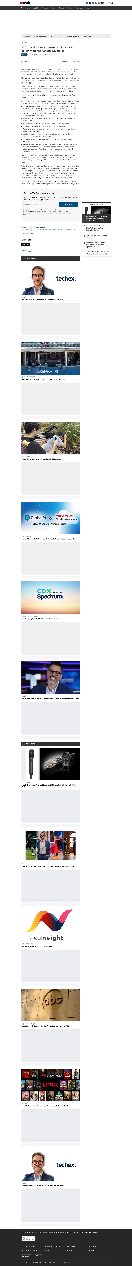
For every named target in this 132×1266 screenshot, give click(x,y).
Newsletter (76, 61)
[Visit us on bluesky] (99, 3)
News (28, 8)
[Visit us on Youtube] (96, 3)
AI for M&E (87, 36)
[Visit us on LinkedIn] (93, 3)
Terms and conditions (29, 1246)
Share (26, 61)
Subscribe (78, 8)
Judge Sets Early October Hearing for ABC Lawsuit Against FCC (95, 245)
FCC (60, 36)
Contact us (69, 1250)
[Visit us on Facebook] (87, 3)
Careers (46, 1250)
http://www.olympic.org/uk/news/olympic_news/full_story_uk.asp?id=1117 (48, 229)
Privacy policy (70, 1246)
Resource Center (65, 8)
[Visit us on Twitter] (90, 3)
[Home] (21, 8)
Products (45, 8)
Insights (36, 8)
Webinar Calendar (73, 36)
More (87, 8)
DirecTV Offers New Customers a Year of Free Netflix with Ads (97, 253)
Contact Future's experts (52, 1246)
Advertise (91, 1250)
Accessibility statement (29, 1250)
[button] (109, 3)
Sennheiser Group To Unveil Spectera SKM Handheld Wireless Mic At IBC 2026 (96, 219)
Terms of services (46, 210)
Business (24, 42)
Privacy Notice (27, 211)
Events (53, 8)
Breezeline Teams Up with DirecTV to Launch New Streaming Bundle (95, 228)
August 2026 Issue (40, 36)
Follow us (65, 61)
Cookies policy (92, 1246)
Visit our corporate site (90, 1232)
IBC (52, 36)
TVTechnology (33, 54)
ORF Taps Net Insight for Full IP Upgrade (97, 236)
